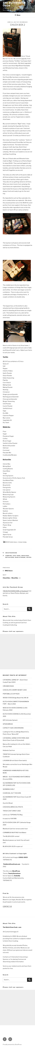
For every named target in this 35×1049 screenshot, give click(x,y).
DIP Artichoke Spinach (10, 720)
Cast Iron (16, 555)
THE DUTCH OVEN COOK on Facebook (15, 591)
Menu (18, 15)
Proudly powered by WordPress (12, 1044)
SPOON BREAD (8, 724)
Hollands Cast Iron (9, 750)
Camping (8, 555)
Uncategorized (11, 552)
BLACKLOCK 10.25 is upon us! (13, 846)
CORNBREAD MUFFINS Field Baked (14, 832)
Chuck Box (25, 555)
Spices (29, 557)
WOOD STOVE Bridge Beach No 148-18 (15, 698)
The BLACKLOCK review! (11, 836)
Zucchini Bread (8, 803)
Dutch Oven (9, 557)
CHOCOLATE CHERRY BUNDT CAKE (15, 690)
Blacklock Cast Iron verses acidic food (15, 829)
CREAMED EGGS (8, 686)
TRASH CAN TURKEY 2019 (12, 811)
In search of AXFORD (10, 818)
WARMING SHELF (9, 789)
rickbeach (24, 22)
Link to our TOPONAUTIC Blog (12, 815)
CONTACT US (7, 906)
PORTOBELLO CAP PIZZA (11, 694)
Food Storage (20, 557)
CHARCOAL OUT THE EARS (12, 793)
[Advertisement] (17, 651)
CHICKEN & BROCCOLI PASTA (13, 807)
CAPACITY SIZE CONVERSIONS (13, 728)
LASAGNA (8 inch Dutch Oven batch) (15, 760)
